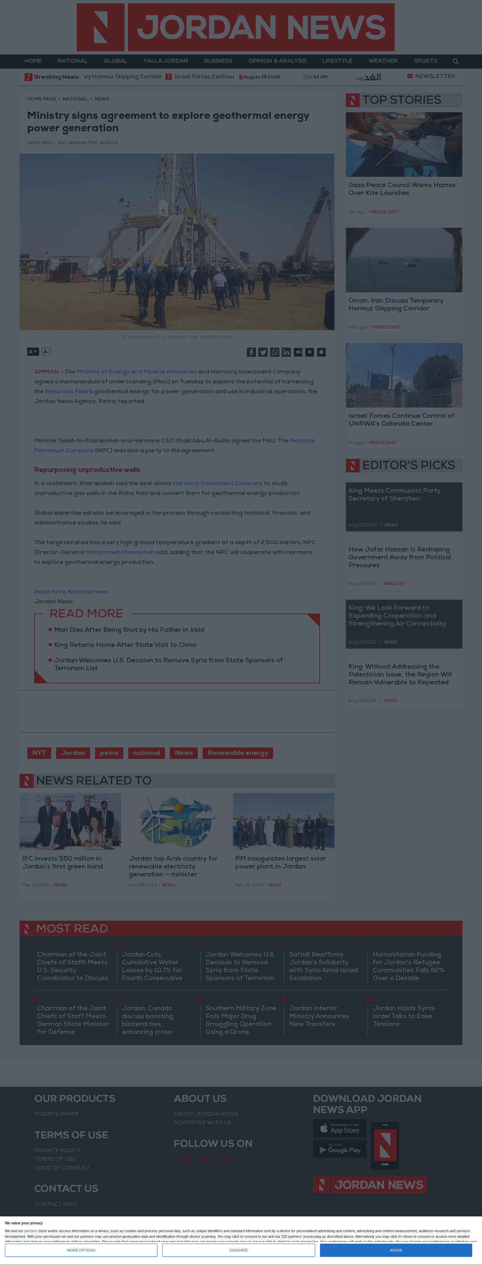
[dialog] (241, 1241)
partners (31, 1231)
